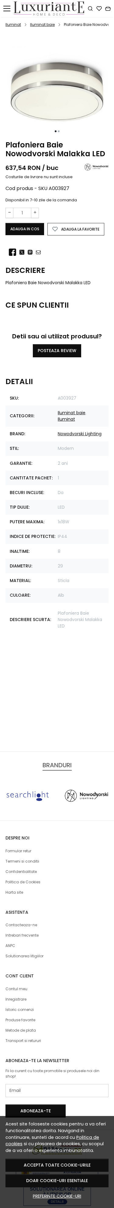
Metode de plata (20, 1030)
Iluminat (13, 24)
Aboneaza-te (35, 1111)
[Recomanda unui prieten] (40, 252)
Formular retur (18, 850)
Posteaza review (57, 351)
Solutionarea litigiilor (24, 956)
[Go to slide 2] (59, 131)
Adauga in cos (24, 228)
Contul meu (16, 988)
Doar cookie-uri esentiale (57, 1181)
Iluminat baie (42, 24)
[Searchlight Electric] (27, 807)
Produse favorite (20, 1020)
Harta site (14, 892)
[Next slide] (96, 795)
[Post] (23, 252)
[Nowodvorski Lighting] (86, 807)
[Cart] (108, 8)
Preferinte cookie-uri (57, 1196)
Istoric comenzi (19, 1009)
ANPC (10, 945)
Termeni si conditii (22, 861)
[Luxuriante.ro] (51, 8)
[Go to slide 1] (56, 131)
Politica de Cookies (22, 882)
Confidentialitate (21, 871)
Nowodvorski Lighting (80, 434)
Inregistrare (15, 999)
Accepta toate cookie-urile (57, 1165)
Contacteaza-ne (21, 924)
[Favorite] (99, 8)
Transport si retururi (23, 1040)
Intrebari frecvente (22, 935)
